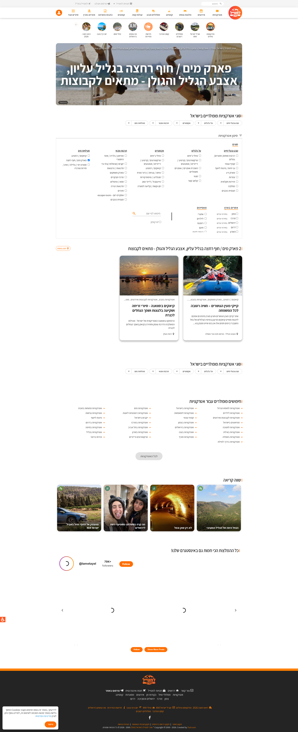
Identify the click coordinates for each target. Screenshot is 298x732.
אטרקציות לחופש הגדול (228, 408)
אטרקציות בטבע (198, 299)
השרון (233, 231)
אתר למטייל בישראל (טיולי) (142, 727)
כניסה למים (198, 232)
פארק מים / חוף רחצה (76, 160)
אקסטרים (186, 123)
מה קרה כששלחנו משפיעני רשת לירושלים (127, 526)
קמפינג (119, 694)
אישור (50, 724)
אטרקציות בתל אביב (138, 427)
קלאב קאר (193, 180)
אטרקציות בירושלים (184, 427)
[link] (149, 718)
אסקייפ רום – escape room (111, 195)
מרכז (233, 218)
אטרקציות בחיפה (94, 427)
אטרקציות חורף (186, 437)
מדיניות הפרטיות (43, 716)
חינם (201, 227)
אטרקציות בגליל (94, 432)
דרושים (171, 690)
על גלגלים (208, 123)
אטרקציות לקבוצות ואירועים (144, 299)
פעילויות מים (140, 123)
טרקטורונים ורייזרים (138, 437)
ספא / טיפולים (117, 181)
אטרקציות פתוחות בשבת (90, 408)
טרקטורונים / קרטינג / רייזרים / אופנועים (187, 162)
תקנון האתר (177, 724)
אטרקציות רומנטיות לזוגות (135, 413)
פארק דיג (230, 172)
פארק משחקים (117, 172)
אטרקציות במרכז (139, 422)
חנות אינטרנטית (133, 690)
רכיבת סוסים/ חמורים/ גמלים (224, 157)
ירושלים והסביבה (146, 698)
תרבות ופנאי (164, 123)
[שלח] (133, 213)
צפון (234, 213)
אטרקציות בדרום (94, 422)
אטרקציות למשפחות (184, 413)
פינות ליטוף (96, 417)
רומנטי (200, 223)
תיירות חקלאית (228, 181)
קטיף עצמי (230, 163)
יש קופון (155, 222)
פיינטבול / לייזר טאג (151, 181)
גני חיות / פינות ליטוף (225, 168)
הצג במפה (64, 242)
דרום (233, 227)
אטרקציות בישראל (185, 408)
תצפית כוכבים (228, 190)
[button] (75, 25)
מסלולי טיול (164, 694)
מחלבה (231, 186)
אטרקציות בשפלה (231, 437)
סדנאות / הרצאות (115, 168)
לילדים (200, 218)
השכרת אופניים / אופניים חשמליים (186, 170)
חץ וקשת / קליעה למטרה (149, 186)
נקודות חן (151, 694)
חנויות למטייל (155, 690)
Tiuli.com (191, 727)
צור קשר (185, 690)
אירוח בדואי (96, 437)
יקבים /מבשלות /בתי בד (112, 163)
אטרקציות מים (141, 408)
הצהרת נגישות (123, 724)
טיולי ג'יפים (192, 155)
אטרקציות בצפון (186, 422)
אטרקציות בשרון (140, 432)
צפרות (232, 177)
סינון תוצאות (229, 242)
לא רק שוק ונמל (183, 528)
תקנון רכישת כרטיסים (160, 724)
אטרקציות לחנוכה (231, 427)
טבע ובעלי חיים (233, 123)
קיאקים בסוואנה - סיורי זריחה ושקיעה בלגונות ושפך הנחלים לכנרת (153, 310)
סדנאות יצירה (117, 186)
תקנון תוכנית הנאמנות (140, 724)
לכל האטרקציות (149, 456)
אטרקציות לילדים (231, 413)
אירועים (140, 694)
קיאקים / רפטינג (153, 168)
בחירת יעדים (222, 214)
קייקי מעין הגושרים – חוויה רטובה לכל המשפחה (214, 308)
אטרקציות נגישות (94, 413)
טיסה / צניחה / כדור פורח (149, 172)
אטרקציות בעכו (186, 432)
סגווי (196, 176)
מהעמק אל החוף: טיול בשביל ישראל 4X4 (83, 526)
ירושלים (232, 222)
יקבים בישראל (141, 417)
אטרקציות (178, 694)
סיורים (121, 190)
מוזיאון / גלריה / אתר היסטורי (114, 157)
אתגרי (200, 214)
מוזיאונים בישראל (231, 422)
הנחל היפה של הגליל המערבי (222, 528)
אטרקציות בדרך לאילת (229, 441)
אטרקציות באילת (231, 432)
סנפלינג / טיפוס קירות (150, 177)
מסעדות (129, 694)
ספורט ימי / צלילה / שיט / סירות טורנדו (75, 166)
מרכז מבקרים (117, 177)
